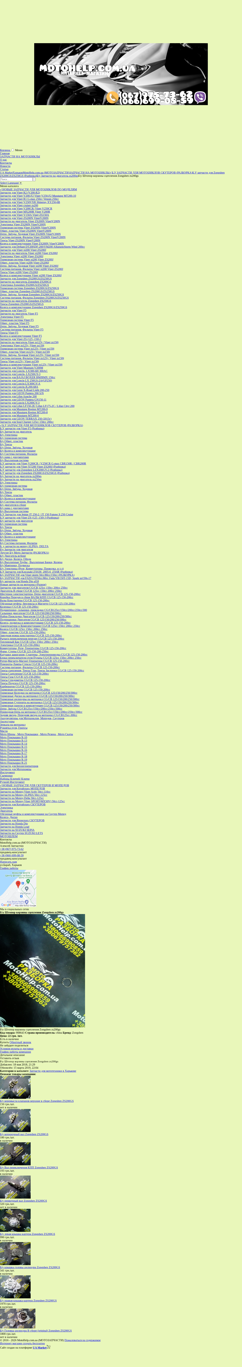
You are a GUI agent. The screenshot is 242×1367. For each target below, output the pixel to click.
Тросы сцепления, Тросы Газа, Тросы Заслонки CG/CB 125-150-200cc (42, 670)
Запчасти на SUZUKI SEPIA (17, 829)
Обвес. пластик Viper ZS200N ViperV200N (25, 230)
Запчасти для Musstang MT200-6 (19, 415)
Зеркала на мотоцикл (13, 724)
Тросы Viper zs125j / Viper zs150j (19, 361)
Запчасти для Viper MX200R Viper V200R (25, 211)
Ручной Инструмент (12, 781)
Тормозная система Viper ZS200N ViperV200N (28, 227)
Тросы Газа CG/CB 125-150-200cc (20, 676)
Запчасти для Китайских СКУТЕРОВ (23, 804)
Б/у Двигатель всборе (13, 555)
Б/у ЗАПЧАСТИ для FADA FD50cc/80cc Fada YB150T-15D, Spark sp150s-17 (45, 578)
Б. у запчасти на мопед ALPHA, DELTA (24, 546)
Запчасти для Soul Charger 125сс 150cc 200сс (27, 421)
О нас (3, 159)
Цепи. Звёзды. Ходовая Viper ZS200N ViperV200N (30, 234)
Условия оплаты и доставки (16, 1048)
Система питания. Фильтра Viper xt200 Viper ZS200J (31, 269)
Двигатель (6, 810)
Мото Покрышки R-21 (13, 762)
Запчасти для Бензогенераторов (19, 766)
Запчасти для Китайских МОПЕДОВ (22, 788)
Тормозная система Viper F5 (17, 319)
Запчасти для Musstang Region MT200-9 (24, 409)
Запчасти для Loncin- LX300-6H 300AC (24, 370)
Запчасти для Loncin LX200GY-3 (20, 402)
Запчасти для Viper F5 (13, 310)
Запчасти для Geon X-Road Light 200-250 (24, 390)
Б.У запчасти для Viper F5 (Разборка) (22, 428)
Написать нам (8, 861)
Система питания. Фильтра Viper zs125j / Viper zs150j (32, 358)
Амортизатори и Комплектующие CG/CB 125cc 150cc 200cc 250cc (40, 625)
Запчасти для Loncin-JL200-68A (19, 386)
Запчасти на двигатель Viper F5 (19, 313)
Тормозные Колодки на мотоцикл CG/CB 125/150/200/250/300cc (38, 692)
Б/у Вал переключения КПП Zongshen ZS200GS (29, 1167)
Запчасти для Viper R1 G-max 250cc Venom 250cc (29, 198)
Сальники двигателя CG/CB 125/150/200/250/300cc (30, 613)
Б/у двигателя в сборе (13, 504)
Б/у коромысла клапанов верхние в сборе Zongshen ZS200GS (37, 1100)
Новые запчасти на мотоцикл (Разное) (23, 584)
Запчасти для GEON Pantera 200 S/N (22, 393)
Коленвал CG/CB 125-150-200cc (19, 606)
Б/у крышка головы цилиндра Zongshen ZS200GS (30, 1267)
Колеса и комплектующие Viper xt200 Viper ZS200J (30, 275)
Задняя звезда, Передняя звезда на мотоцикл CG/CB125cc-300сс (38, 715)
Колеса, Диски (9, 817)
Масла (4, 731)
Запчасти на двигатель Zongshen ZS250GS (25, 300)
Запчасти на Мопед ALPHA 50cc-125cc (23, 794)
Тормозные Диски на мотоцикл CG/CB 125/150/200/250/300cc (37, 695)
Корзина (5, 150)
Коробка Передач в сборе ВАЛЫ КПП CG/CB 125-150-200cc (36, 597)
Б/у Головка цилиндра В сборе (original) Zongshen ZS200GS (36, 1330)
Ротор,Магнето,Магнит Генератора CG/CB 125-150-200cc (35, 660)
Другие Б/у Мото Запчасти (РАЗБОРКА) (24, 552)
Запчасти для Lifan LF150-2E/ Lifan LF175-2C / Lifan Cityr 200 (37, 405)
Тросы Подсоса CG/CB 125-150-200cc (23, 683)
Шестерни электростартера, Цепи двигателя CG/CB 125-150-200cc (40, 594)
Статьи (4, 169)
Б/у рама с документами (14, 457)
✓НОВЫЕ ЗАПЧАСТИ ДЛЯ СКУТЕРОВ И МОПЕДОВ (34, 785)
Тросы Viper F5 (9, 332)
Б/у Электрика (8, 434)
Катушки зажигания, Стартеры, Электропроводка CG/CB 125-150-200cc (44, 654)
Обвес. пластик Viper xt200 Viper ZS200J (24, 262)
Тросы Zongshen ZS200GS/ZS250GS (22, 304)
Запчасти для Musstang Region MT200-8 (24, 412)
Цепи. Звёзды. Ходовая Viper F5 (19, 326)
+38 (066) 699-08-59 (12, 855)
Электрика (6, 807)
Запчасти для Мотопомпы (15, 769)
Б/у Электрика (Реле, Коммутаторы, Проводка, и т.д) (32, 568)
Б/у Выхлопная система (14, 460)
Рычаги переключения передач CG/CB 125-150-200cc (32, 638)
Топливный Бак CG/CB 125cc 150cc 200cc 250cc (29, 641)
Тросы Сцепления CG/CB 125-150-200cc (24, 673)
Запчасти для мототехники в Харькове (53, 1070)
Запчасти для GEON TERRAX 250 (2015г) (25, 418)
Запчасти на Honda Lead (14, 826)
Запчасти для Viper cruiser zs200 (19, 205)
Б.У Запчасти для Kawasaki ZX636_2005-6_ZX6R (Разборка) (36, 571)
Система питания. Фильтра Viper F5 (21, 329)
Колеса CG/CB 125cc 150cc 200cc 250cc (23, 629)
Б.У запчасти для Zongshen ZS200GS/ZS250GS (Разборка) (35, 473)
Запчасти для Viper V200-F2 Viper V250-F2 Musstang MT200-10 (38, 195)
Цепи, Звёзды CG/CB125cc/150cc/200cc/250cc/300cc (31, 708)
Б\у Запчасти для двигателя (16, 549)
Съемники (6, 775)
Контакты (6, 162)
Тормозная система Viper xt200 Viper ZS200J (26, 259)
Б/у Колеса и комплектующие (18, 450)
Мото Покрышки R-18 (13, 756)
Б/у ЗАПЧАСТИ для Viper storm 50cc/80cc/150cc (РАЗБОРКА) (37, 574)
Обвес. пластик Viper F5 (14, 323)
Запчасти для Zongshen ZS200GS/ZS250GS (26, 278)
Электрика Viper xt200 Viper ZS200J (21, 256)
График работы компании (15, 1051)
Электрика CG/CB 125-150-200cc (20, 645)
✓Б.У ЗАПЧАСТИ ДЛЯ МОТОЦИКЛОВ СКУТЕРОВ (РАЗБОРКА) (41, 425)
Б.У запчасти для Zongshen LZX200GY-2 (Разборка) (31, 469)
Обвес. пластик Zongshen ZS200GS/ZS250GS (27, 291)
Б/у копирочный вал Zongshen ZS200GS (24, 1134)
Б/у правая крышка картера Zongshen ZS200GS (28, 1300)
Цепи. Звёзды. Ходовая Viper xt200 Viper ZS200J (29, 265)
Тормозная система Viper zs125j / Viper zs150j (27, 348)
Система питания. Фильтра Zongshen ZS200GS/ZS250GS (34, 297)
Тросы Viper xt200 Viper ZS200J (19, 272)
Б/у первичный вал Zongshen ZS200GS (23, 1200)
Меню (18, 150)
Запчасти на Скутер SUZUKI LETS (21, 833)
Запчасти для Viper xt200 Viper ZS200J (23, 249)
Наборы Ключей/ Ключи (15, 778)
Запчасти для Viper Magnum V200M (21, 367)
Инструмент (7, 772)
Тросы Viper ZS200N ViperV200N (20, 240)
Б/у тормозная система (13, 438)
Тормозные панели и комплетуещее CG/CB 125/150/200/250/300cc (40, 705)
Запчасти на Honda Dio (14, 823)
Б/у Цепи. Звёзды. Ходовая (16, 447)
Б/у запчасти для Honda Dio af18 (19, 581)
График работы (9, 868)
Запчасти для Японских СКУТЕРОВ (22, 820)
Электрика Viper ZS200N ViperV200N (23, 224)
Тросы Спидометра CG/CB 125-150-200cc (25, 680)
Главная (5, 153)
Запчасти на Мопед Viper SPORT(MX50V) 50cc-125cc (32, 801)
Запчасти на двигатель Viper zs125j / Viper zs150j (29, 342)
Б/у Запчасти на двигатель (16, 431)
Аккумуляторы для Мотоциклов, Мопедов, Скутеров (32, 718)
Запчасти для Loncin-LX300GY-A (20, 383)
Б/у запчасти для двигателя (16, 520)
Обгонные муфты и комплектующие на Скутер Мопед (33, 813)
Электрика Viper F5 (12, 316)
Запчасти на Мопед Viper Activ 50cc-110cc (25, 791)
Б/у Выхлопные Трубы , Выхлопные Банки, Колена (31, 562)
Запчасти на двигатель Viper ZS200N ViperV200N (30, 221)
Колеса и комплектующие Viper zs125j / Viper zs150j (31, 364)
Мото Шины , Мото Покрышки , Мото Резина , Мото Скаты (36, 734)
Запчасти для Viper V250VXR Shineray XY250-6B (30, 202)
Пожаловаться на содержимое (82, 1340)
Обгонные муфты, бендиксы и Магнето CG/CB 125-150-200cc (37, 603)
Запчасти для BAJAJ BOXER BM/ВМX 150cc (27, 377)
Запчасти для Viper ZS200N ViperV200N (24, 218)
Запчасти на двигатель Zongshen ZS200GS (25, 281)
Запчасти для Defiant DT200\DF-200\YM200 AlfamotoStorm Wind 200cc (42, 246)
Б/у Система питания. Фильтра (18, 453)
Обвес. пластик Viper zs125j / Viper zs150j (25, 351)
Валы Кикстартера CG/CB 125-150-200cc (25, 600)
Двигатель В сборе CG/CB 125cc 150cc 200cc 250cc (31, 590)
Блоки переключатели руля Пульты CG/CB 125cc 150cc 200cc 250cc (40, 657)
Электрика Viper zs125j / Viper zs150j (22, 345)
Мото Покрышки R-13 (13, 740)
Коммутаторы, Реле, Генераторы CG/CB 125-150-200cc (33, 648)
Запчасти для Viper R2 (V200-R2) (20, 192)
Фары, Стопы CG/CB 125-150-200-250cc (24, 651)
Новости (5, 166)
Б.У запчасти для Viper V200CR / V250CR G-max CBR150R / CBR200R (43, 463)
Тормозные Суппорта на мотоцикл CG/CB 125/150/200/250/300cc (39, 702)
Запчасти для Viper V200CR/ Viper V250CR (26, 208)
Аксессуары (7, 721)
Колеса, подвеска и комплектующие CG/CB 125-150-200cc (35, 622)
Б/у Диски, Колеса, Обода (15, 559)
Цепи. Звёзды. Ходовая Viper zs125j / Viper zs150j (29, 355)
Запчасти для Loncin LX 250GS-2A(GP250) (26, 380)
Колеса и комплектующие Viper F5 (21, 335)
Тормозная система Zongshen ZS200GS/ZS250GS (29, 288)
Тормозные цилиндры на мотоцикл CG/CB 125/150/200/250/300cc (40, 699)
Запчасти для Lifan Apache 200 (18, 396)
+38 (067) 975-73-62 (12, 849)
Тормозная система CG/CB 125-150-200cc (25, 689)
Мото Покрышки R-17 (13, 753)
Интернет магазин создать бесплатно (22, 1343)
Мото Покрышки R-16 (13, 750)
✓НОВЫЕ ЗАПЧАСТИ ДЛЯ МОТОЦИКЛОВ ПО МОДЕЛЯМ (38, 189)
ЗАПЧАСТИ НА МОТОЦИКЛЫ (20, 156)
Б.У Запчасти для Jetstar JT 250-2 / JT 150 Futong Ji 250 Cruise (36, 514)
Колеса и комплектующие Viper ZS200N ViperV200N (32, 243)
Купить (4, 1042)
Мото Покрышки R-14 (13, 743)
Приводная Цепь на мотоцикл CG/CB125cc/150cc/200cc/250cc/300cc (41, 711)
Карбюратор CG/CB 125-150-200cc (21, 686)
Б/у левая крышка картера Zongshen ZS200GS (27, 1234)
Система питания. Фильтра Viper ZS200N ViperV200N (33, 237)
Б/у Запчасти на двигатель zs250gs (20, 479)
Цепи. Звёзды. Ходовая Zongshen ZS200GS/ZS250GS (32, 294)
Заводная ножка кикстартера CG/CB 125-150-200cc (31, 635)
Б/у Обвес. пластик (11, 441)
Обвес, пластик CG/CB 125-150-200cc (23, 632)
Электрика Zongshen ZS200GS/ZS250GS (24, 284)
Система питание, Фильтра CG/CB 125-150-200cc (30, 667)
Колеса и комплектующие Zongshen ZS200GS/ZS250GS (33, 307)
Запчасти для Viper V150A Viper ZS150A (24, 214)
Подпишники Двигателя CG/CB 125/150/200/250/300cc (33, 619)
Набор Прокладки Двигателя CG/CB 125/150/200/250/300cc (36, 616)
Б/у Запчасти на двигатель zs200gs (20, 476)
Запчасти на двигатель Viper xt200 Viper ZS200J (29, 253)
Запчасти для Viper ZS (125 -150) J (20, 339)
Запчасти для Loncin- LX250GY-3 (20, 374)
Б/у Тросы (6, 444)
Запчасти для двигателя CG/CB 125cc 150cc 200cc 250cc (34, 587)
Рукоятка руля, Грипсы (13, 727)
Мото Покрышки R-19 (13, 759)
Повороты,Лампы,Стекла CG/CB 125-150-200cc (29, 664)
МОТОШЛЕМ (9, 836)
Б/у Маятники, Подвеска (15, 565)
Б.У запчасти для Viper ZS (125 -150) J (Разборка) (29, 517)
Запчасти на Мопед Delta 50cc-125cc (22, 798)
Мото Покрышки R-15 (13, 746)
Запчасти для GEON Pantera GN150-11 (23, 399)
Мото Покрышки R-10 (13, 737)
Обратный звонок (20, 1042)
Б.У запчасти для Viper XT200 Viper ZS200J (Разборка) (33, 466)
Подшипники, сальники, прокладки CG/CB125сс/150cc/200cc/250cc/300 (43, 609)
